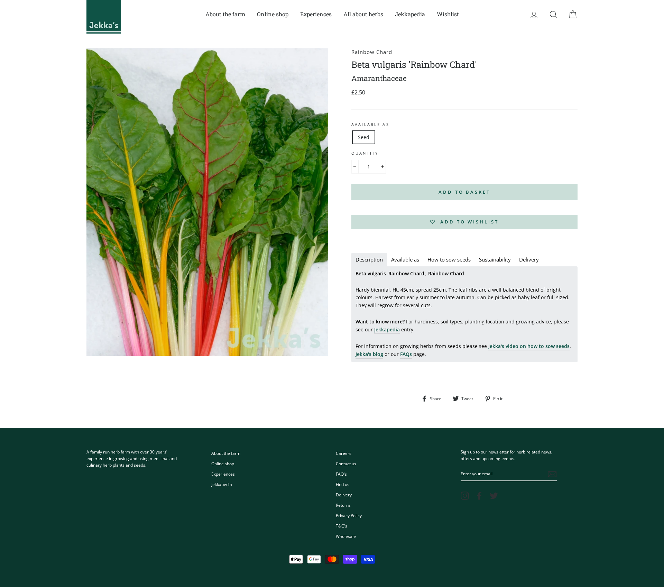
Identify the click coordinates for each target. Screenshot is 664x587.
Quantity (364, 153)
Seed (363, 137)
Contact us (346, 463)
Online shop (272, 14)
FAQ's (341, 474)
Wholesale (346, 536)
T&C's (341, 526)
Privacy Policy (349, 515)
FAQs (406, 354)
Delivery (344, 494)
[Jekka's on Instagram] (465, 496)
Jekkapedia (410, 14)
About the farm (225, 14)
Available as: (371, 124)
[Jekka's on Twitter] (494, 496)
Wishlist (448, 14)
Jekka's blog (369, 354)
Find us (342, 484)
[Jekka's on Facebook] (479, 496)
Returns (343, 505)
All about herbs (363, 14)
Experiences (316, 14)
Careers (343, 453)
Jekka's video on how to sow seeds (529, 346)
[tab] (369, 259)
